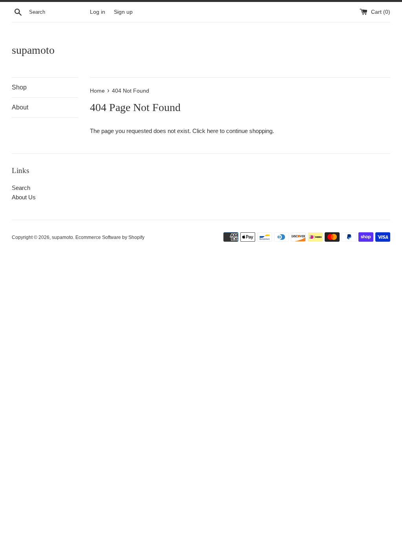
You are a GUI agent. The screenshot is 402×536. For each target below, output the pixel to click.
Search (21, 187)
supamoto (33, 50)
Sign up (123, 12)
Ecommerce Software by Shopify (109, 237)
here (212, 131)
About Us (24, 197)
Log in (97, 12)
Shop (19, 87)
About (20, 107)
